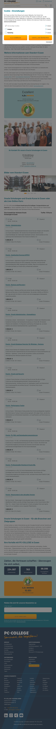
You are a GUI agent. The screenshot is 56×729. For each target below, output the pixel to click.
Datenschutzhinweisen (10, 21)
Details (49, 26)
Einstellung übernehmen (40, 38)
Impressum (49, 42)
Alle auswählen (15, 38)
